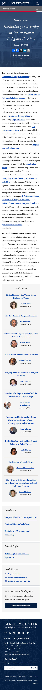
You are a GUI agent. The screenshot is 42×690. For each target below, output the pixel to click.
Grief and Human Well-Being (17, 524)
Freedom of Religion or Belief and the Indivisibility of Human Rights (21, 395)
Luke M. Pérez (25, 342)
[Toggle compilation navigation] (37, 8)
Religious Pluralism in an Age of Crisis (21, 517)
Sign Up (34, 668)
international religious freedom (15, 76)
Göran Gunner (25, 402)
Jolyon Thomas (25, 321)
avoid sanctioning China (19, 116)
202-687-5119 (14, 651)
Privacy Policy (33, 676)
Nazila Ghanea (25, 450)
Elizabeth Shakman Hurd (25, 468)
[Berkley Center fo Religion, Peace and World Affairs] (21, 625)
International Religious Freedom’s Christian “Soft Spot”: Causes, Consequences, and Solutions (21, 420)
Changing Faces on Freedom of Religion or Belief (21, 374)
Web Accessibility (10, 676)
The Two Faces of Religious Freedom (21, 316)
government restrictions (12, 224)
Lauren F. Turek (25, 304)
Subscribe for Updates (21, 605)
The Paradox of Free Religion (21, 462)
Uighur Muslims (18, 119)
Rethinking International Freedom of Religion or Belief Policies (21, 443)
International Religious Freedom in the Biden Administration (21, 335)
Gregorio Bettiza (25, 429)
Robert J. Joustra (25, 381)
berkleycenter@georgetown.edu (19, 654)
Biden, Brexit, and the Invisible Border (21, 355)
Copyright (22, 676)
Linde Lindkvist (25, 405)
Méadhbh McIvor (25, 360)
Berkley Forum (9, 9)
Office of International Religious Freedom (20, 203)
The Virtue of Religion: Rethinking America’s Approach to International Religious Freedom (21, 483)
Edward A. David (25, 492)
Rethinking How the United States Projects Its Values (21, 296)
